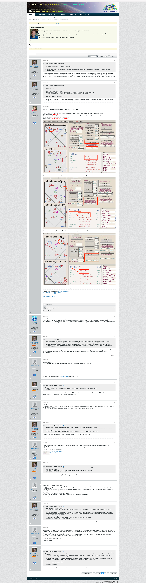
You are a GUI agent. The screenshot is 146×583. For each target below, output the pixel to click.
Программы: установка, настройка (44, 19)
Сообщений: (33, 71)
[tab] (32, 54)
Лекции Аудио (51, 14)
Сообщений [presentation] (33, 53)
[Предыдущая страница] (108, 56)
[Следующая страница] (109, 56)
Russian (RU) (33, 578)
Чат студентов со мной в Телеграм (52, 292)
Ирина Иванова (35, 365)
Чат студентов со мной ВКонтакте (51, 293)
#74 (115, 528)
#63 (115, 107)
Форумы (31, 14)
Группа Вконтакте (72, 14)
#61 (115, 60)
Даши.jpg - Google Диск (56, 451)
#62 (115, 82)
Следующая (113, 573)
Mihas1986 (34, 322)
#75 (115, 548)
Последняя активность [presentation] (43, 53)
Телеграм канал (47, 297)
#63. (113, 307)
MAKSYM (49, 307)
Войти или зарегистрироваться (109, 1)
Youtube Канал (61, 14)
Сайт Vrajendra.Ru (40, 14)
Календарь (53, 17)
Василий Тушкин (34, 66)
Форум (34, 19)
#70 (115, 442)
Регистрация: (34, 72)
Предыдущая (86, 573)
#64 (115, 316)
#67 (115, 382)
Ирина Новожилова (34, 113)
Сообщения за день (34, 17)
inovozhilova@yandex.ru (49, 296)
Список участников (45, 17)
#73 (115, 503)
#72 (115, 483)
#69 (115, 422)
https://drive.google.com (56, 452)
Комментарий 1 (49, 304)
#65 (115, 336)
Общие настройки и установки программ (60, 19)
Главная (30, 19)
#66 (115, 360)
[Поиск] (97, 56)
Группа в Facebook (85, 14)
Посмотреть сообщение (63, 385)
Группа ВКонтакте (47, 299)
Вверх (115, 578)
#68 (115, 402)
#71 (115, 463)
